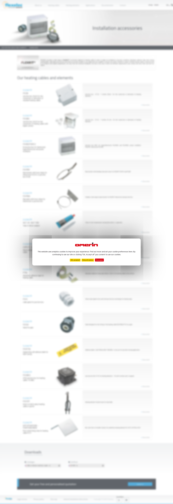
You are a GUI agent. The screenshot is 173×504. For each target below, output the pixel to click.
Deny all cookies (87, 260)
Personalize (99, 260)
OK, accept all (75, 260)
